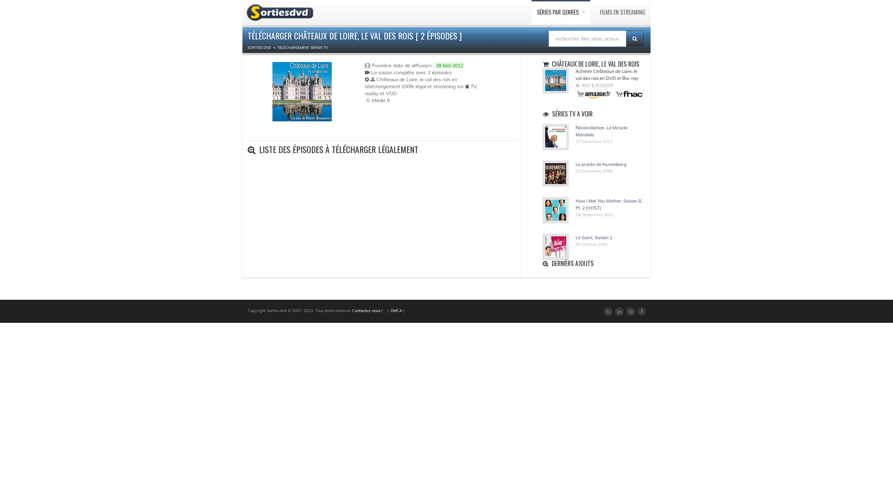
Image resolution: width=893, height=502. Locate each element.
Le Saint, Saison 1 (594, 237)
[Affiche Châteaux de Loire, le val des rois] (302, 91)
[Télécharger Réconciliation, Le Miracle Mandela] (555, 137)
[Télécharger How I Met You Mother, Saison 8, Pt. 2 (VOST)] (555, 210)
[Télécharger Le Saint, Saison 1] (555, 246)
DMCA (396, 310)
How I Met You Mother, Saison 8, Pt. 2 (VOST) (609, 204)
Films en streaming (622, 12)
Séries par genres (558, 12)
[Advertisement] (405, 124)
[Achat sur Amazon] (594, 94)
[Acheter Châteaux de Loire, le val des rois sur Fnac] (628, 94)
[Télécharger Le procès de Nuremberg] (555, 173)
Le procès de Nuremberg (601, 164)
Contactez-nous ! (367, 310)
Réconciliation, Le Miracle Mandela (602, 131)
